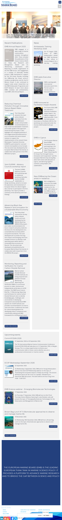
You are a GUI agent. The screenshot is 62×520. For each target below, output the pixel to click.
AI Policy (40, 511)
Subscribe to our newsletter (28, 510)
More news (37, 203)
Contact (5, 511)
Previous (4, 25)
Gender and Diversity (44, 510)
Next (58, 25)
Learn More (24, 95)
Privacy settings (45, 512)
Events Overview (10, 435)
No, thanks (46, 515)
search (60, 2)
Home (4, 510)
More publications (11, 326)
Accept (40, 515)
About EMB (6, 513)
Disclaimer (23, 511)
